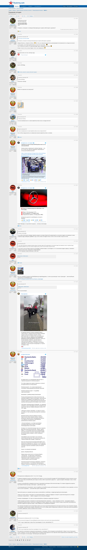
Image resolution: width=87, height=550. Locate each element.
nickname (13, 40)
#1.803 (76, 50)
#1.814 (76, 253)
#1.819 (76, 511)
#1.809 (76, 126)
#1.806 (76, 87)
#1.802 (76, 34)
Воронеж (14, 534)
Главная (11, 6)
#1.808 (76, 114)
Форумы (17, 6)
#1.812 (76, 229)
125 (27, 16)
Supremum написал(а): (22, 36)
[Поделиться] (74, 18)
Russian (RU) (12, 546)
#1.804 (76, 62)
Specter (12, 120)
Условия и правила (52, 546)
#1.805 (76, 75)
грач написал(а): (21, 231)
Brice (13, 57)
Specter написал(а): (21, 129)
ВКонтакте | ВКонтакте (23, 256)
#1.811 (76, 185)
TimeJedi (13, 531)
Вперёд (31, 16)
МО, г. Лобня (14, 124)
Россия (15, 194)
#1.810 (76, 140)
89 (16, 16)
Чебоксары (14, 60)
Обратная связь (45, 546)
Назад (11, 16)
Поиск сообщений (19, 8)
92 (22, 16)
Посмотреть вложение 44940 (23, 38)
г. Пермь (14, 98)
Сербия (15, 43)
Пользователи (38, 6)
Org (13, 235)
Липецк (15, 28)
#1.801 (76, 18)
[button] (27, 6)
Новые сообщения (12, 8)
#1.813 (76, 241)
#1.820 (76, 525)
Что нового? (23, 6)
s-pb (15, 238)
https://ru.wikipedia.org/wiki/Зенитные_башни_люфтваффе (30, 279)
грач (13, 191)
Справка (71, 546)
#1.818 (76, 471)
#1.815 (76, 265)
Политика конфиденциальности (63, 546)
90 (18, 16)
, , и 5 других (28, 72)
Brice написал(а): (21, 116)
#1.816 (76, 281)
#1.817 (76, 351)
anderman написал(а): (22, 513)
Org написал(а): (21, 243)
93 (24, 16)
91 (20, 16)
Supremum (12, 24)
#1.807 (76, 100)
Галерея (30, 6)
